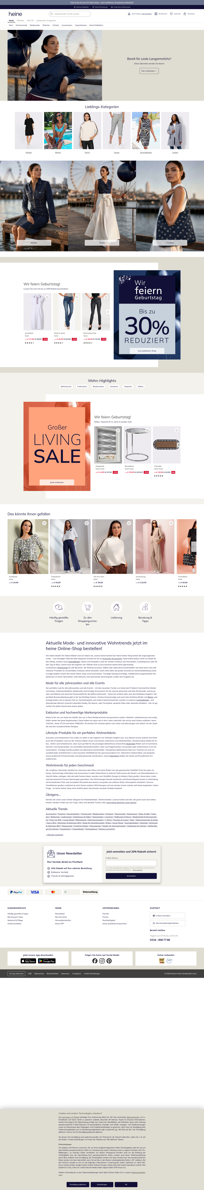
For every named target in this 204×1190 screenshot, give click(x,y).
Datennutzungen (133, 1117)
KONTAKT (155, 908)
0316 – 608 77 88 (160, 940)
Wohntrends (62, 667)
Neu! (11, 25)
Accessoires (67, 25)
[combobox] (75, 14)
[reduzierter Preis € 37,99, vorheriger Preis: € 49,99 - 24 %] (37, 311)
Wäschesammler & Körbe (147, 820)
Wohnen (20, 20)
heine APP (59, 923)
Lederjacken (66, 817)
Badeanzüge (98, 814)
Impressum (65, 974)
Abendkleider (74, 661)
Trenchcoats (86, 814)
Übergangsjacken (95, 820)
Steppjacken (97, 817)
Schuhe (56, 25)
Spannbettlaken (132, 823)
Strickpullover (91, 829)
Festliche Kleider (81, 826)
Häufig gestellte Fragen (18, 913)
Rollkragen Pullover (122, 817)
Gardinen (114, 386)
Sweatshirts (65, 829)
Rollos (108, 823)
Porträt (105, 913)
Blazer (150, 697)
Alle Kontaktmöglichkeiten (167, 923)
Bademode (35, 25)
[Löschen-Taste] (88, 14)
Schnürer (109, 814)
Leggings (109, 817)
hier (116, 1130)
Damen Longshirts (107, 829)
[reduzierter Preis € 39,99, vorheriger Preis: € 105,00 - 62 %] (137, 445)
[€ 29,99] (28, 546)
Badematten (98, 386)
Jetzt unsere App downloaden (38, 955)
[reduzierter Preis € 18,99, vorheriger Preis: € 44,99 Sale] (167, 445)
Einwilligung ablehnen (78, 1185)
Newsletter (60, 913)
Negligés (144, 823)
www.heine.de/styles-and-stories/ (121, 802)
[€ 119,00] (154, 546)
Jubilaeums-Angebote (46, 20)
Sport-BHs (51, 823)
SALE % (30, 20)
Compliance (76, 974)
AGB (30, 974)
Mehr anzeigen (137, 870)
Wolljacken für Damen (136, 826)
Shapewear (132, 814)
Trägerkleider (78, 829)
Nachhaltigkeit (108, 920)
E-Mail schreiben (161, 916)
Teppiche (128, 386)
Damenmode (21, 25)
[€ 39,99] (70, 546)
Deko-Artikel (144, 814)
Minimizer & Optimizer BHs (69, 823)
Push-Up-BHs (55, 820)
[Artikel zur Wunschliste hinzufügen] (47, 297)
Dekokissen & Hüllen (82, 817)
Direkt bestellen (14, 923)
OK (126, 1185)
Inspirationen (81, 25)
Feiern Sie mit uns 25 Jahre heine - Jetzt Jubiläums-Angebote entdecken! (102, 2)
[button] (108, 311)
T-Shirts (108, 820)
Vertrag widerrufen (16, 974)
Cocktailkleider (142, 700)
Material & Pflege (15, 920)
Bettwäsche (66, 386)
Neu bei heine (61, 917)
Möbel (140, 386)
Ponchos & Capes (121, 820)
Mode (11, 20)
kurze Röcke (118, 823)
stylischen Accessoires (112, 658)
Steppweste (67, 826)
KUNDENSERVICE (17, 908)
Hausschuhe (120, 814)
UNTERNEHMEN (110, 908)
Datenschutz (39, 974)
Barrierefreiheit (52, 974)
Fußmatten (82, 386)
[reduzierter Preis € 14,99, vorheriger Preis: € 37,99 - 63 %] (108, 445)
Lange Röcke (68, 820)
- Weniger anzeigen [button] (54, 835)
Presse (105, 917)
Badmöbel (130, 744)
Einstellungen (102, 1185)
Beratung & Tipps (15, 917)
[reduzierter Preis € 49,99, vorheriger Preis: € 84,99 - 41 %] (67, 311)
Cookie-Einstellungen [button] (92, 974)
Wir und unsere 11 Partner (69, 1117)
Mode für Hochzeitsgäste (93, 823)
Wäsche (46, 25)
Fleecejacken (95, 826)
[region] (102, 1149)
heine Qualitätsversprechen (114, 923)
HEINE (58, 908)
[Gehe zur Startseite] (15, 14)
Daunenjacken (73, 814)
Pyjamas (61, 814)
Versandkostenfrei (63, 920)
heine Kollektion (96, 25)
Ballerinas (55, 817)
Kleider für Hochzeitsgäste (114, 826)
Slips (132, 820)
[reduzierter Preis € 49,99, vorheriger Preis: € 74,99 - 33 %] (96, 311)
